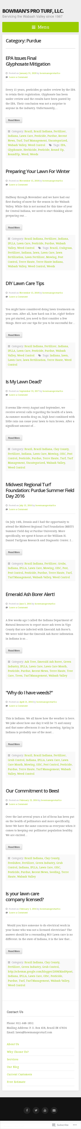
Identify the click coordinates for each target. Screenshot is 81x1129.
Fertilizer (60, 131)
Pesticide (40, 135)
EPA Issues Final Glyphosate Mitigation (28, 61)
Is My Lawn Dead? (23, 381)
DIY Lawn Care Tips (25, 283)
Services (12, 1059)
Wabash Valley (17, 145)
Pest (65, 568)
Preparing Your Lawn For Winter (38, 171)
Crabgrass (65, 247)
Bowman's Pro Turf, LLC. (32, 10)
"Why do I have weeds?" (29, 692)
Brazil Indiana (43, 131)
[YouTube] (45, 1110)
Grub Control (16, 760)
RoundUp (14, 154)
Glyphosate (15, 149)
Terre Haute (27, 261)
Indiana (13, 135)
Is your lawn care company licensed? (25, 896)
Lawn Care (26, 135)
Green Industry (45, 862)
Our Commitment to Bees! (32, 790)
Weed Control (36, 145)
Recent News (40, 670)
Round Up (57, 149)
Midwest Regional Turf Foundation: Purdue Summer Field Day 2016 (40, 490)
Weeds (34, 154)
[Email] (54, 1110)
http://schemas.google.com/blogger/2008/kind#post (40, 971)
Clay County (61, 449)
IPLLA (11, 243)
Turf (19, 140)
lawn (36, 252)
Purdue (52, 135)
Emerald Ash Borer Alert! (30, 594)
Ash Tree (30, 661)
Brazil (28, 131)
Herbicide (30, 149)
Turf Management (35, 140)
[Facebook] (27, 1110)
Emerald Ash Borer (49, 661)
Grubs (62, 563)
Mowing (51, 257)
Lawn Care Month (55, 666)
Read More (14, 120)
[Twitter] (36, 1110)
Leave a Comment (18, 77)
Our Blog (13, 1066)
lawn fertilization (34, 359)
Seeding (55, 872)
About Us (13, 1044)
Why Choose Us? (18, 1051)
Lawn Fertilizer (35, 257)
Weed (24, 154)
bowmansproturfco (50, 73)
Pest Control (15, 572)
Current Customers (19, 1074)
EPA (63, 145)
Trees (18, 675)
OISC (63, 453)
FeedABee (14, 862)
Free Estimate (16, 1081)
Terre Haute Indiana (49, 261)
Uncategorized (57, 140)
